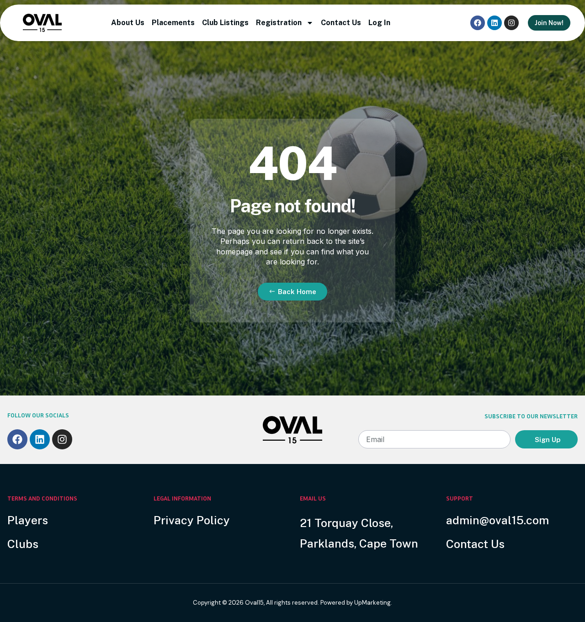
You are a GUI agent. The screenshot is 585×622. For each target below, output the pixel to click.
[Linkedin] (494, 23)
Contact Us (341, 22)
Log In (379, 22)
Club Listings (225, 22)
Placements (173, 22)
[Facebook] (477, 23)
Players (27, 520)
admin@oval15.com (497, 520)
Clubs (22, 544)
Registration (279, 22)
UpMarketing (372, 602)
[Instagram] (511, 23)
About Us (127, 22)
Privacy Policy (192, 520)
